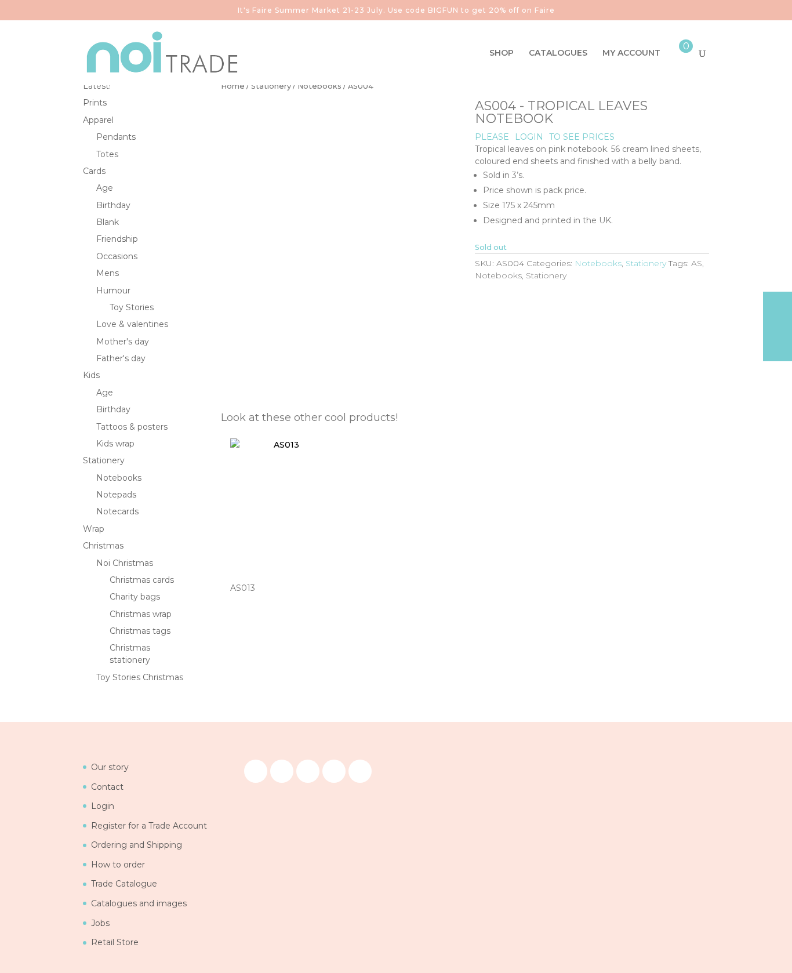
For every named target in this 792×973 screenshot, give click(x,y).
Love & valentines (132, 324)
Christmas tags (140, 631)
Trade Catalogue (124, 883)
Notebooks (319, 86)
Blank (107, 222)
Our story (110, 767)
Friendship (117, 239)
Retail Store (115, 942)
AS (696, 263)
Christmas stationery (130, 653)
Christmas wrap (141, 614)
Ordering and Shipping (136, 845)
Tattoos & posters (132, 427)
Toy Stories (132, 307)
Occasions (116, 256)
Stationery (271, 86)
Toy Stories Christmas (139, 677)
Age (104, 188)
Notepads (116, 494)
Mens (107, 273)
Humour (113, 290)
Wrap (93, 529)
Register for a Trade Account (149, 825)
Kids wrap (115, 443)
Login (102, 806)
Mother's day (122, 341)
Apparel (98, 120)
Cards (94, 171)
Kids (91, 375)
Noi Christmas (124, 563)
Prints (95, 102)
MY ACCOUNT (631, 53)
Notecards (117, 511)
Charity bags (135, 596)
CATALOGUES (558, 53)
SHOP (501, 53)
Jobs (100, 923)
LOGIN (529, 137)
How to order (118, 864)
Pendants (116, 137)
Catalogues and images (139, 903)
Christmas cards (142, 580)
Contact (107, 787)
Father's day (121, 358)
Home (233, 86)
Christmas (103, 545)
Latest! (97, 86)
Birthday (113, 205)
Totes (107, 154)
